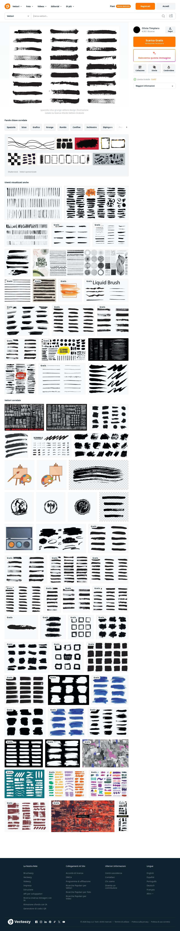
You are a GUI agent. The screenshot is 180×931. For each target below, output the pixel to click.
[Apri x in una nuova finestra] (59, 922)
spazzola (11, 127)
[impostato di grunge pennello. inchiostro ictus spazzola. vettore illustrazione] (107, 657)
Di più (69, 6)
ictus (24, 127)
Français (151, 889)
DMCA (69, 877)
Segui (170, 31)
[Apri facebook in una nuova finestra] (36, 922)
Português (152, 881)
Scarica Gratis (154, 42)
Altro (149, 894)
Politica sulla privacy (140, 921)
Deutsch (151, 885)
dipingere (108, 127)
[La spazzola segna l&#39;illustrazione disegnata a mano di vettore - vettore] (96, 203)
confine (76, 127)
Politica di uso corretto (160, 921)
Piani (112, 6)
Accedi (166, 6)
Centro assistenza (113, 873)
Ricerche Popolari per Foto (78, 892)
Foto (28, 6)
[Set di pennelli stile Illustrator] (20, 379)
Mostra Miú (109, 159)
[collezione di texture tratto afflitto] (44, 290)
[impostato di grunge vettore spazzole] (16, 445)
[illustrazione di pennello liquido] (106, 290)
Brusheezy (28, 873)
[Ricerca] (163, 16)
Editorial (55, 6)
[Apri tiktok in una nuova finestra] (55, 922)
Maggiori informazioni (145, 86)
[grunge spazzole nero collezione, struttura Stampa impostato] (108, 417)
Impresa (27, 885)
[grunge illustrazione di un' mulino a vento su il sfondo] (19, 507)
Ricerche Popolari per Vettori (76, 886)
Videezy (27, 881)
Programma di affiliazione (78, 881)
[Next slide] (124, 127)
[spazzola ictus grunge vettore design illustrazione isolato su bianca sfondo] (73, 320)
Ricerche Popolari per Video (76, 897)
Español (150, 877)
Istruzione (28, 889)
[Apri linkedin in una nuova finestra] (45, 922)
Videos (41, 6)
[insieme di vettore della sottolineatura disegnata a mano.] (62, 379)
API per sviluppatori (32, 893)
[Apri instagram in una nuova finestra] (41, 922)
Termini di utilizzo (122, 921)
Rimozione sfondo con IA (35, 904)
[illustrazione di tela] (19, 475)
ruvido (63, 127)
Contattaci (110, 877)
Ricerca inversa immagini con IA (37, 899)
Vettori (16, 6)
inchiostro (92, 127)
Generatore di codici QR (34, 908)
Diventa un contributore (111, 886)
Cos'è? (153, 79)
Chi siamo (110, 881)
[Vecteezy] (7, 6)
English (150, 873)
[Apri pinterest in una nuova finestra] (50, 922)
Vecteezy (27, 877)
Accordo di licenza (74, 873)
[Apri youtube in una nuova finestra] (64, 922)
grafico (36, 127)
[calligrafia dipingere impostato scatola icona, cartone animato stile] (19, 538)
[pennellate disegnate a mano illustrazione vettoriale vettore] (33, 203)
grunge (49, 127)
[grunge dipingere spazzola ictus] (61, 538)
